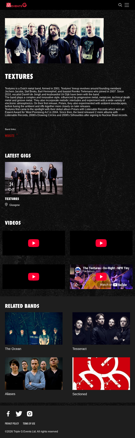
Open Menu (126, 5)
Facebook (8, 414)
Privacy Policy (12, 423)
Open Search (120, 5)
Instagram (29, 414)
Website (9, 136)
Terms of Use (29, 423)
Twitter (19, 414)
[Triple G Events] (16, 5)
